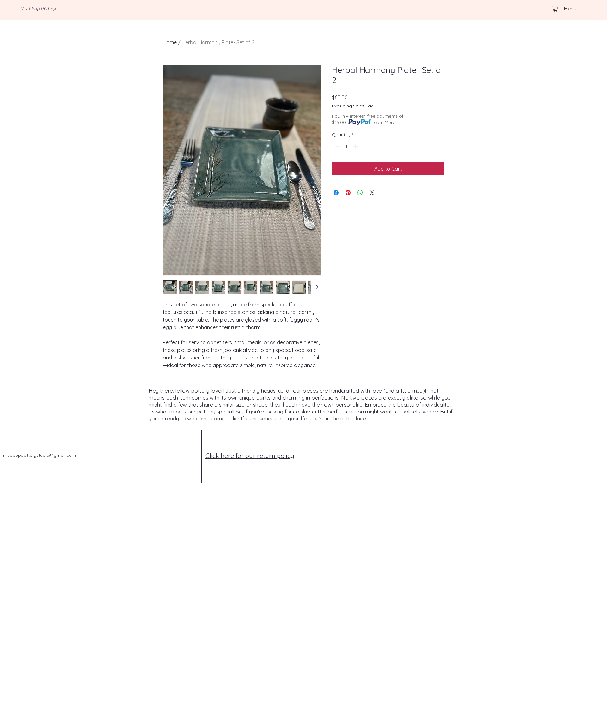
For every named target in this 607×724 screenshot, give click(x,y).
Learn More (383, 122)
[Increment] (356, 146)
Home (170, 42)
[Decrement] (337, 146)
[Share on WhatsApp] (360, 192)
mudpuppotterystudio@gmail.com (39, 455)
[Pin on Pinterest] (348, 192)
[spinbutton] (346, 146)
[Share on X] (372, 192)
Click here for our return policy (249, 456)
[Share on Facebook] (336, 192)
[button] (555, 9)
